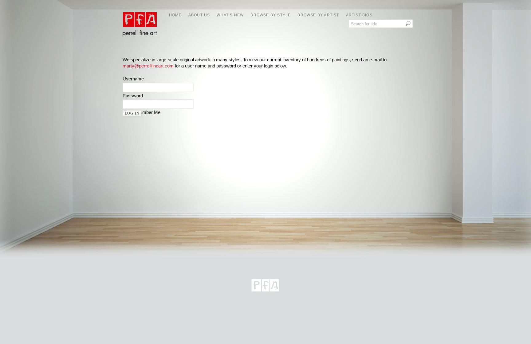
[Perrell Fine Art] (139, 40)
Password (133, 95)
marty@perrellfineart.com (148, 65)
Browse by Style (270, 15)
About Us (199, 15)
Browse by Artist (318, 15)
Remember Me (145, 112)
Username (133, 78)
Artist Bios (359, 15)
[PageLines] (265, 294)
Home (175, 15)
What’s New (230, 15)
